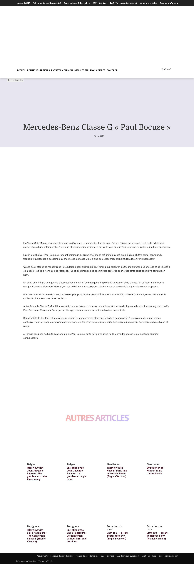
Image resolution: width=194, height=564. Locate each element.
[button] (132, 70)
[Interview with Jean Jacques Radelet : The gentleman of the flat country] (40, 443)
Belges (31, 464)
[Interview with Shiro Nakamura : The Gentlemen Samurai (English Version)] (40, 506)
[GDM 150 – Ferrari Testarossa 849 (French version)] (159, 506)
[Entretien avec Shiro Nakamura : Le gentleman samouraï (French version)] (80, 506)
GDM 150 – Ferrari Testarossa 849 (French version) (157, 535)
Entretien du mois (114, 528)
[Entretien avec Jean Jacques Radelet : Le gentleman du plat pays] (80, 443)
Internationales (15, 80)
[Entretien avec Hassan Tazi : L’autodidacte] (159, 443)
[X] (33, 365)
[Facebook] (26, 365)
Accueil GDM (42, 556)
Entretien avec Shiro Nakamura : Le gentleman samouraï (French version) (77, 536)
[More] (54, 365)
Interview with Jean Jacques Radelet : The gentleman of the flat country (37, 473)
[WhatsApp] (47, 365)
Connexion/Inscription (168, 556)
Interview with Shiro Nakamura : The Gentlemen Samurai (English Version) (37, 536)
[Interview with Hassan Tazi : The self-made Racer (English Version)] (119, 443)
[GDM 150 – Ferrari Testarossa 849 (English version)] (119, 506)
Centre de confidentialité (87, 556)
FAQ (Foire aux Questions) (128, 556)
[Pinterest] (40, 365)
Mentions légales (149, 556)
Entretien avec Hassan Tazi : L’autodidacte (155, 470)
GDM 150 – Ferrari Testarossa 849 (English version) (117, 535)
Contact (110, 556)
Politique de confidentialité (62, 556)
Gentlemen (113, 464)
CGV (102, 556)
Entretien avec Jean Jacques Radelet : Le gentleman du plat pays (77, 473)
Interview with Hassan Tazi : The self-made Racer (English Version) (117, 472)
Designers (33, 526)
